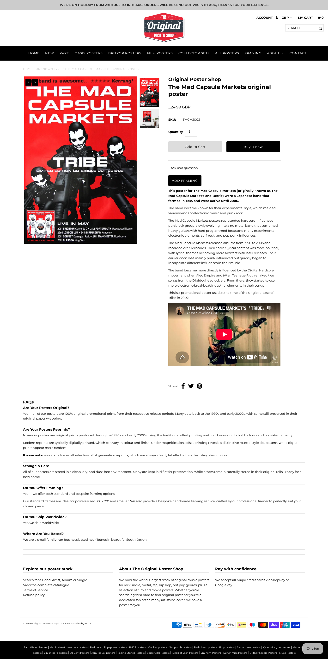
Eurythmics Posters (235, 652)
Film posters (160, 53)
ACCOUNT (265, 17)
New (49, 53)
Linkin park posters (55, 652)
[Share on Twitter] (191, 386)
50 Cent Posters (79, 652)
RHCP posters (137, 647)
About (273, 53)
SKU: (172, 119)
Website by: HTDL (81, 623)
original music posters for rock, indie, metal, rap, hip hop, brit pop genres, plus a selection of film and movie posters (164, 585)
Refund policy (34, 595)
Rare (64, 53)
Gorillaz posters (157, 647)
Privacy (64, 623)
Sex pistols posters (180, 647)
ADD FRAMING (185, 180)
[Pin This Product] (199, 386)
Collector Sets (194, 53)
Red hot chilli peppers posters (108, 647)
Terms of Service (35, 590)
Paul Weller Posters (35, 647)
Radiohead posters (205, 647)
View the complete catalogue (46, 585)
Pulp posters (227, 647)
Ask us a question (184, 168)
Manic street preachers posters (69, 647)
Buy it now (253, 147)
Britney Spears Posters (263, 652)
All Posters (227, 53)
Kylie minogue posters (276, 647)
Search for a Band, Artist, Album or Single (55, 580)
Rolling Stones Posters (131, 652)
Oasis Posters (89, 53)
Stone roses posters (249, 647)
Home (34, 53)
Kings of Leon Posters (185, 652)
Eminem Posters (210, 652)
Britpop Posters (124, 53)
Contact (298, 53)
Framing (253, 53)
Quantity (175, 132)
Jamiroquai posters (103, 652)
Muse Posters (287, 652)
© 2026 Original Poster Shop (40, 623)
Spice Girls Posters (158, 652)
